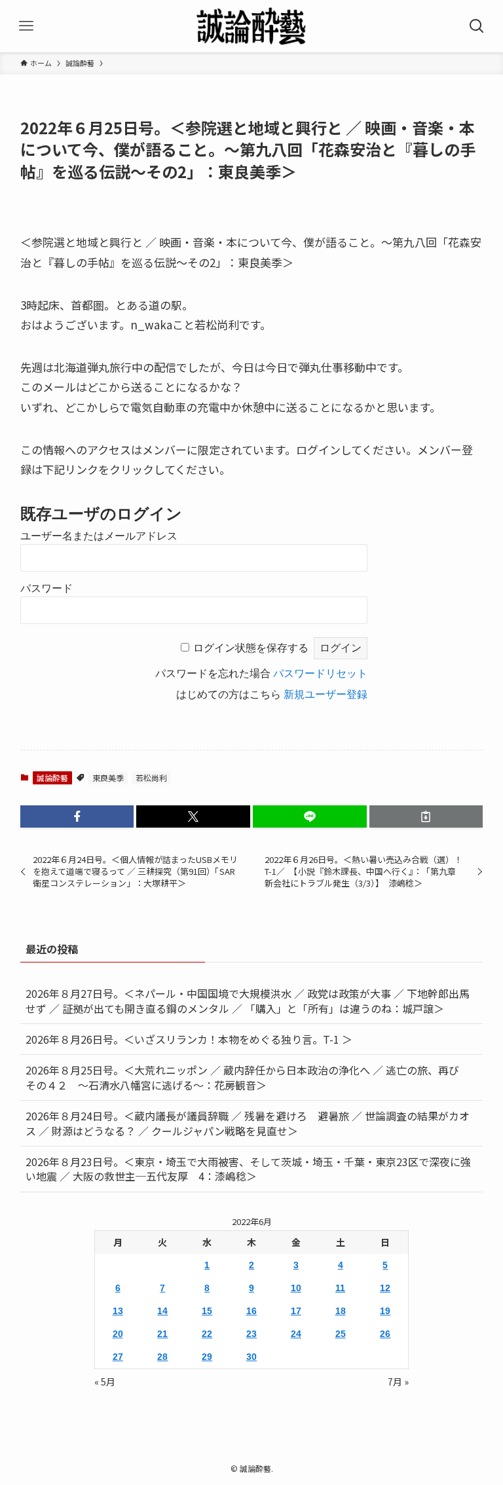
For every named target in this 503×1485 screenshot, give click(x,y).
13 (118, 1311)
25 (340, 1334)
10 (296, 1288)
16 (251, 1311)
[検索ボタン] (477, 26)
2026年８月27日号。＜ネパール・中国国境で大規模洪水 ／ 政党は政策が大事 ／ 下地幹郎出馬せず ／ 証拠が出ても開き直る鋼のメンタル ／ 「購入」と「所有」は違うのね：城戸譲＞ (248, 1000)
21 (162, 1334)
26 (385, 1334)
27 (118, 1356)
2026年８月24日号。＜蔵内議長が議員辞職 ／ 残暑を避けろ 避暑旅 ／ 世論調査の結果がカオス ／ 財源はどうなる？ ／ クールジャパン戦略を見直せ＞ (248, 1123)
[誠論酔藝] (251, 26)
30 (251, 1356)
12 (385, 1288)
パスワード (46, 588)
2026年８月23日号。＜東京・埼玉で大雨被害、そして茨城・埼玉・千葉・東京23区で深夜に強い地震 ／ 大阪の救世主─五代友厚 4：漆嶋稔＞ (248, 1169)
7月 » (398, 1381)
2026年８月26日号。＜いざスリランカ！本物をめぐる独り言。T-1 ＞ (194, 1039)
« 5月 (104, 1381)
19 (385, 1311)
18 (340, 1311)
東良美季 (108, 777)
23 (251, 1334)
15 (207, 1311)
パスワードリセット (320, 673)
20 (118, 1334)
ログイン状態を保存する (250, 647)
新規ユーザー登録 (325, 694)
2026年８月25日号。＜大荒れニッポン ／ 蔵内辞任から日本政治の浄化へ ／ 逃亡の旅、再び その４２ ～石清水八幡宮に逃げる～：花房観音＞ (248, 1077)
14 (162, 1311)
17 (296, 1311)
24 (296, 1334)
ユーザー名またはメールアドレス (98, 535)
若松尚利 (151, 777)
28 (162, 1356)
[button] (77, 816)
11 (340, 1288)
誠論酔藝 (52, 777)
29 (207, 1356)
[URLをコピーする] (426, 816)
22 (207, 1334)
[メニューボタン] (26, 26)
